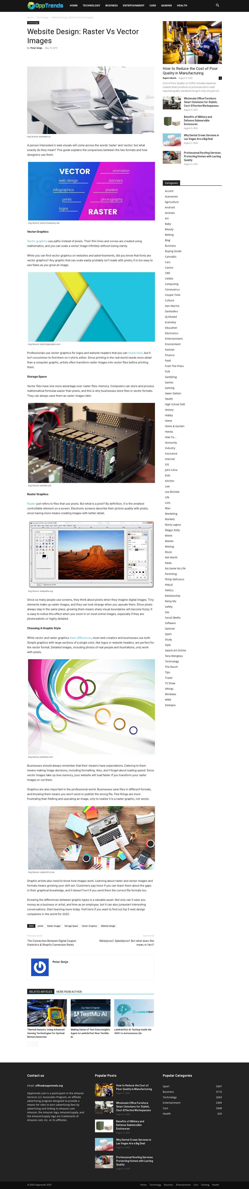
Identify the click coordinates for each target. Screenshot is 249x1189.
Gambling (171, 377)
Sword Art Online (175, 650)
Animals (170, 213)
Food (168, 360)
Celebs (169, 278)
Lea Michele (172, 492)
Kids (167, 475)
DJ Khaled (171, 316)
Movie (168, 535)
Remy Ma (170, 601)
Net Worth (171, 557)
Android (170, 207)
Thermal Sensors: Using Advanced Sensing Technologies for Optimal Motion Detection (46, 1033)
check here (135, 353)
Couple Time (172, 295)
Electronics (171, 333)
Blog (167, 240)
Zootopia (170, 705)
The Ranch (171, 667)
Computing (171, 284)
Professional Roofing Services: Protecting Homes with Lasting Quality (202, 156)
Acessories (171, 196)
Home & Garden (174, 426)
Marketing (171, 513)
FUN (167, 371)
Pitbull (169, 584)
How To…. (171, 437)
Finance (169, 355)
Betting (169, 234)
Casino (169, 267)
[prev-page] (29, 1044)
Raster (31, 503)
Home (74, 5)
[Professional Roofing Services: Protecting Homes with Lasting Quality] (172, 157)
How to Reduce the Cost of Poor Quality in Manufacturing (190, 70)
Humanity (171, 442)
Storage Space (71, 925)
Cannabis (170, 256)
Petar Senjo (36, 47)
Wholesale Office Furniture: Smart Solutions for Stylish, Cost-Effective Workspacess (201, 102)
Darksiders (171, 311)
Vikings (169, 688)
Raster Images (54, 925)
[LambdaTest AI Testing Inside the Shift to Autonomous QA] (134, 1013)
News (168, 563)
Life (167, 497)
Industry (170, 448)
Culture (169, 300)
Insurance (171, 453)
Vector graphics (37, 241)
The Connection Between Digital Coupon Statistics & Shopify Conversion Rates (51, 942)
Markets (170, 519)
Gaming (166, 5)
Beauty (169, 229)
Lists (167, 502)
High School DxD (175, 404)
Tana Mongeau (174, 656)
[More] (64, 56)
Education (171, 327)
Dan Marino (172, 306)
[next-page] (35, 1044)
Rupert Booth (169, 78)
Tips (167, 672)
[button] (217, 5)
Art (167, 218)
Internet (170, 459)
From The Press (174, 366)
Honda (169, 431)
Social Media (172, 617)
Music (168, 552)
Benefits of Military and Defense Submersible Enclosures (198, 120)
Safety (168, 606)
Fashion (169, 349)
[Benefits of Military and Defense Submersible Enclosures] (172, 121)
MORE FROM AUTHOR (69, 991)
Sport (168, 634)
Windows (170, 694)
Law (167, 486)
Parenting (171, 574)
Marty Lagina (173, 524)
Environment (173, 344)
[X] (39, 56)
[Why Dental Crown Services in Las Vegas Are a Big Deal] (172, 139)
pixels (40, 925)
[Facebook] (30, 56)
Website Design (108, 925)
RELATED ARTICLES (40, 991)
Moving (169, 546)
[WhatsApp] (56, 56)
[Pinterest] (47, 56)
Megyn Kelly (172, 530)
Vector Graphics (89, 925)
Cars (152, 5)
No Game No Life (175, 568)
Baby (168, 224)
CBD (167, 273)
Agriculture (172, 202)
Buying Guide (173, 251)
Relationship (172, 595)
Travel (168, 677)
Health (182, 5)
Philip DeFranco (174, 579)
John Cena (171, 470)
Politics (169, 590)
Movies (169, 541)
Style (168, 645)
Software (170, 623)
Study (168, 639)
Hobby (169, 415)
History (169, 409)
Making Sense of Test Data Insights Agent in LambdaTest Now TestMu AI (90, 1033)
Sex (167, 612)
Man (167, 508)
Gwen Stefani (173, 393)
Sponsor (170, 628)
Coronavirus (172, 289)
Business (111, 5)
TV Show (170, 683)
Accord (169, 191)
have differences (81, 638)
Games (169, 382)
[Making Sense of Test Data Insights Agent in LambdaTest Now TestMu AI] (90, 1013)
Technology (91, 5)
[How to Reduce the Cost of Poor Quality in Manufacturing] (192, 42)
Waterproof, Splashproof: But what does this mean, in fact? (126, 942)
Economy (170, 322)
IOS (167, 464)
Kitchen (169, 481)
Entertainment (133, 5)
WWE (168, 699)
